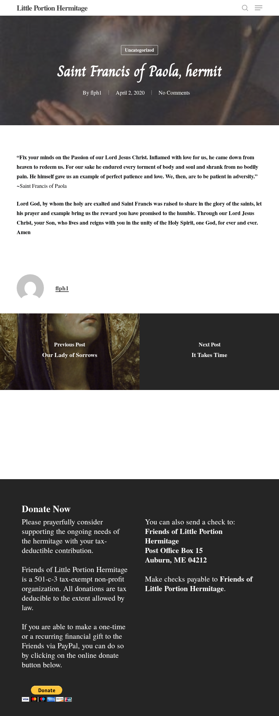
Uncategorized (139, 49)
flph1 (96, 92)
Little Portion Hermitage (52, 8)
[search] (245, 8)
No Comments (174, 92)
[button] (258, 7)
